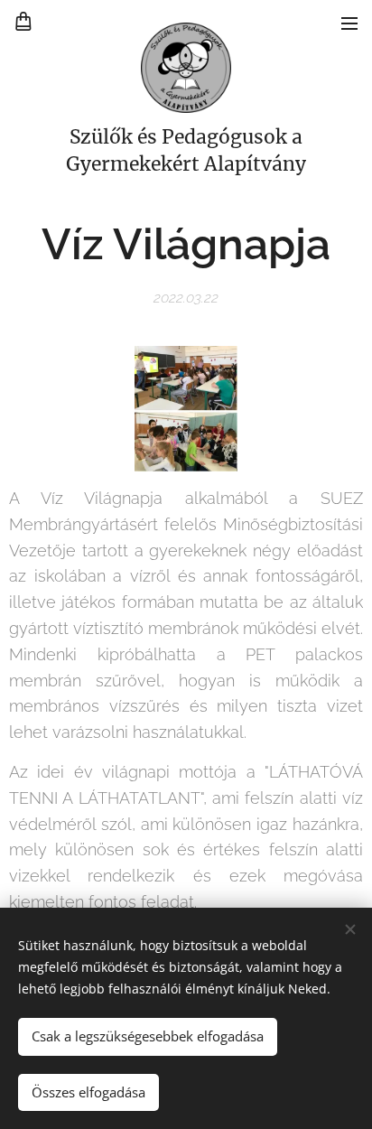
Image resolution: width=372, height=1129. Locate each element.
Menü (349, 23)
